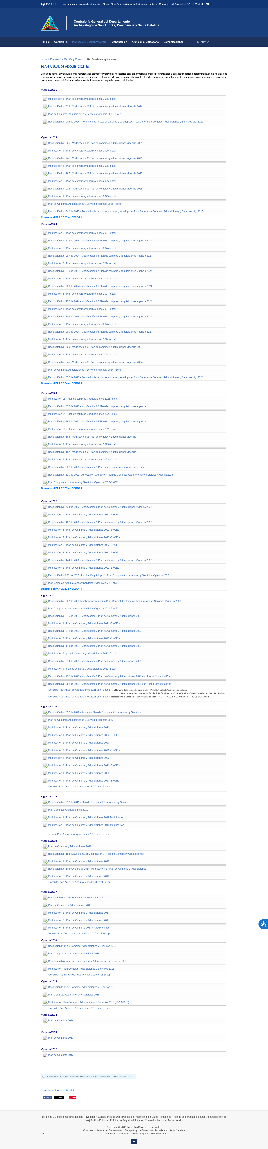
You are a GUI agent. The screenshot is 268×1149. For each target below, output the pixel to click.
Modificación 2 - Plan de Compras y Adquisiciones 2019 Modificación (86, 825)
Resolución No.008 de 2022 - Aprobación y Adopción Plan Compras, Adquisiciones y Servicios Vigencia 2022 (108, 575)
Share (47, 1097)
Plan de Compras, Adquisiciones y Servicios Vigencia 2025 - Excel (85, 204)
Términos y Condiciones (55, 1117)
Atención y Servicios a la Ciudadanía (129, 4)
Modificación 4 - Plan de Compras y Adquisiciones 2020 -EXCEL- (84, 780)
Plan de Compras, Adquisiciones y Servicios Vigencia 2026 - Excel (85, 114)
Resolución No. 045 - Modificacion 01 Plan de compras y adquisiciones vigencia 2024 (95, 362)
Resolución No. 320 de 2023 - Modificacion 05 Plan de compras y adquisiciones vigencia (97, 406)
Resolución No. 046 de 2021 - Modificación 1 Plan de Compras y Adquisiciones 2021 (95, 616)
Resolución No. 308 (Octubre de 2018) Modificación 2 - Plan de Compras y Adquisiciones (97, 868)
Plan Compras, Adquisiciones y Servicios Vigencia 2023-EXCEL (83, 482)
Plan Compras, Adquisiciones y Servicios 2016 (74, 953)
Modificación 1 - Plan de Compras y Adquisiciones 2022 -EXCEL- (84, 567)
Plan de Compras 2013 (61, 1037)
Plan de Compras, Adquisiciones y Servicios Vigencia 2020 (80, 720)
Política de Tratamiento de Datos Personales (146, 1117)
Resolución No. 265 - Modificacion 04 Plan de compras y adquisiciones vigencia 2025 (95, 143)
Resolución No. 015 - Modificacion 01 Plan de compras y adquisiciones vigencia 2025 (95, 188)
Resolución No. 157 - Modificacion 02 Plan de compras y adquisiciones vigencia (92, 452)
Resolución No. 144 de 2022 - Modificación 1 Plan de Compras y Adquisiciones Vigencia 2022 (100, 560)
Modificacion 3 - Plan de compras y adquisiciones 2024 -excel (82, 324)
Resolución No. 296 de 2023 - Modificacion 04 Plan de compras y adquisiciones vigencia (97, 421)
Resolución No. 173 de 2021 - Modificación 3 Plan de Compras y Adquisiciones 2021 (95, 646)
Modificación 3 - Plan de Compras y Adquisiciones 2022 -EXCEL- (84, 545)
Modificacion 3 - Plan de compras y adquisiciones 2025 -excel (82, 166)
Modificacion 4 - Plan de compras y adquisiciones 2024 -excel (82, 309)
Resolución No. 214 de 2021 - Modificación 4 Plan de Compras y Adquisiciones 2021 (95, 661)
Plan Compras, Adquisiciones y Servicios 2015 (74, 994)
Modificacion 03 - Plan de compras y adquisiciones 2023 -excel (82, 429)
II (111, 696)
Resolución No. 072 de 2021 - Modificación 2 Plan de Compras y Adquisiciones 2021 (95, 631)
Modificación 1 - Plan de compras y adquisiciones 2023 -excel (82, 459)
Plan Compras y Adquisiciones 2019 (68, 809)
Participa (153, 4)
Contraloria (60, 42)
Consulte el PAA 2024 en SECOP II (62, 383)
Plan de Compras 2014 (61, 1020)
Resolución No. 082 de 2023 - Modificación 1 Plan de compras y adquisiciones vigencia (96, 467)
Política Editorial (99, 1120)
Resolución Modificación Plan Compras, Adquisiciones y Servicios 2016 (87, 961)
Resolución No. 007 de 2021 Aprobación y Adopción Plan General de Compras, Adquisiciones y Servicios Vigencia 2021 (114, 601)
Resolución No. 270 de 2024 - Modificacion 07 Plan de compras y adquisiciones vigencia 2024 (100, 271)
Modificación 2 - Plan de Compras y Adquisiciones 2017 (78, 920)
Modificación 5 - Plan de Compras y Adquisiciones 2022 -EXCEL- (84, 529)
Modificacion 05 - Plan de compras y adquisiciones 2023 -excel (82, 398)
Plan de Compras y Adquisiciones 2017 (70, 905)
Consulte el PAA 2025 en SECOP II (62, 217)
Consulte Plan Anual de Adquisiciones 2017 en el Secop (78, 933)
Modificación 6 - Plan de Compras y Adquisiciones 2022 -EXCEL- (84, 514)
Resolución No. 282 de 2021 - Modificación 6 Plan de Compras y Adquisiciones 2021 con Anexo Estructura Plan (109, 684)
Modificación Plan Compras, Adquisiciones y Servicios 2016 (81, 968)
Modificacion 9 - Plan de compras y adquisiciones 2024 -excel (82, 233)
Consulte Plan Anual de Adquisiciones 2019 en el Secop (78, 834)
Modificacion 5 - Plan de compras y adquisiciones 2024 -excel (82, 293)
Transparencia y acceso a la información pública (85, 4)
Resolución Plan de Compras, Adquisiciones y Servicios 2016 (82, 946)
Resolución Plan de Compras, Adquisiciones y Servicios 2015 (82, 987)
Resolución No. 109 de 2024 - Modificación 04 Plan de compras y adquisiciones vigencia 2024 (100, 316)
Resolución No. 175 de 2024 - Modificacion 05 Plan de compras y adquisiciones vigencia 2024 (100, 301)
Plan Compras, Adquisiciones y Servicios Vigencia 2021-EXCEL (83, 608)
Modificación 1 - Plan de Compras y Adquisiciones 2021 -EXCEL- (84, 623)
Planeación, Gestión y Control (89, 42)
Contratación (119, 42)
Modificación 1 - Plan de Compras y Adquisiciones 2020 (78, 727)
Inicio (46, 42)
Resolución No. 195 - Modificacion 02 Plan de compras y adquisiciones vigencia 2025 (95, 173)
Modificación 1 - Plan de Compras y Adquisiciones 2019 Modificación (86, 817)
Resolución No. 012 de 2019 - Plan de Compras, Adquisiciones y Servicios (89, 802)
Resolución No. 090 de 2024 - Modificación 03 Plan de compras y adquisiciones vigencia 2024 (100, 331)
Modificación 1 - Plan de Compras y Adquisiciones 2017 (78, 912)
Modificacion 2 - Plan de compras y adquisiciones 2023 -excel (82, 444)
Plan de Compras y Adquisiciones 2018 (70, 846)
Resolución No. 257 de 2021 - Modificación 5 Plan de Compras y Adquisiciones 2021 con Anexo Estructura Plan (109, 676)
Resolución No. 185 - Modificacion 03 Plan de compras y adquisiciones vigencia (92, 436)
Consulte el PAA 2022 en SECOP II (61, 588)
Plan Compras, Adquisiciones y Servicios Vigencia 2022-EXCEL (83, 583)
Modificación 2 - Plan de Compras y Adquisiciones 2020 (78, 742)
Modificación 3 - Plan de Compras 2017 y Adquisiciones (78, 927)
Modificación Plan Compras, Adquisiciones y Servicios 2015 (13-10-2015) (88, 1002)
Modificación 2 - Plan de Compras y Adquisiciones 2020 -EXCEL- (84, 750)
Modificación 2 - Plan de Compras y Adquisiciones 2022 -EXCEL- (84, 552)
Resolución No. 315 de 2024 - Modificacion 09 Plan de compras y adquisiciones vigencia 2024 (100, 240)
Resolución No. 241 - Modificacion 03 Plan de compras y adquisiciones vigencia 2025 (95, 158)
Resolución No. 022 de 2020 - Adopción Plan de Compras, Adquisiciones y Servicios (94, 712)
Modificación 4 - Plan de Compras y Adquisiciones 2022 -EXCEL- (84, 537)
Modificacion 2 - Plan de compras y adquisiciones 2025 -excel (82, 181)
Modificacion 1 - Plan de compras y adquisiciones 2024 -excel (82, 354)
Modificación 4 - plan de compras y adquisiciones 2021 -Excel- (82, 668)
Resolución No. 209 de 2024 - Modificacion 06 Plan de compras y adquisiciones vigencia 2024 (100, 286)
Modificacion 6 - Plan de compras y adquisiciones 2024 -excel (82, 278)
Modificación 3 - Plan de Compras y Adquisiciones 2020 (78, 758)
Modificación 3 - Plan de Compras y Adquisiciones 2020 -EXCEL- (84, 765)
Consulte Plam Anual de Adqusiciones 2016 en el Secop (79, 974)
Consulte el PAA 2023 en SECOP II (61, 488)
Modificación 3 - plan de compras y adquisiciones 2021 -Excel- (82, 653)
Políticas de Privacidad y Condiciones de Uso (95, 1117)
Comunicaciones (173, 42)
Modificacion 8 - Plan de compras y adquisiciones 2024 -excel (82, 248)
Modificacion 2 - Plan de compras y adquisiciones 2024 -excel (82, 339)
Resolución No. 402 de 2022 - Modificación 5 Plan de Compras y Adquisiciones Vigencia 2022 (100, 522)
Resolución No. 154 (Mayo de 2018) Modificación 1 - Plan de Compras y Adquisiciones (96, 854)
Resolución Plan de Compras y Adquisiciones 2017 (76, 897)
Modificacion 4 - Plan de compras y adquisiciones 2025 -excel (82, 150)
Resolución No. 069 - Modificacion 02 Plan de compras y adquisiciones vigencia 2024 (95, 347)
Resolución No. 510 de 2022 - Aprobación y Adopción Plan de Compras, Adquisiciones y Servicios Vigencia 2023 (110, 474)
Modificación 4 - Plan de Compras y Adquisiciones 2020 (78, 773)
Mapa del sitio (166, 4)
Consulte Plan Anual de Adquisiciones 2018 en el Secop (79, 882)
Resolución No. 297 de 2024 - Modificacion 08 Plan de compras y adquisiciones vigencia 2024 (100, 255)
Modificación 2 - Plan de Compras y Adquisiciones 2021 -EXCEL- (84, 638)
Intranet (139, 1120)
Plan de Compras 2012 (61, 1055)
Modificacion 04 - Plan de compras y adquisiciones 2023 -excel (82, 414)
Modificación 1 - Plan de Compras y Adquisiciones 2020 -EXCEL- (84, 735)
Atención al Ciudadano (145, 42)
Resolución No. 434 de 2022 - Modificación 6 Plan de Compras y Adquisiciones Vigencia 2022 (100, 507)
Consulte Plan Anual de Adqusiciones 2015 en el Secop (79, 1008)
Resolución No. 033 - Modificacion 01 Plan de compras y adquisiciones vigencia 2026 (95, 106)
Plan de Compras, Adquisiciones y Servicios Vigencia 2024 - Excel (85, 369)
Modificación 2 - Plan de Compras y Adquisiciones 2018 (78, 876)
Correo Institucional (155, 1120)
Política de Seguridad (122, 1120)
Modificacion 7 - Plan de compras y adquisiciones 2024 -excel (82, 263)
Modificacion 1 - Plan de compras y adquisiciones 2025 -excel (82, 99)
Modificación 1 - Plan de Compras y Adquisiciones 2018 (78, 861)
